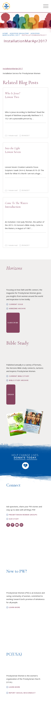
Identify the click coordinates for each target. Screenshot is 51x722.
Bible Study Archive (18, 380)
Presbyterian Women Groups (23, 515)
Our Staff (14, 519)
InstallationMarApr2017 (13, 68)
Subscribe (13, 323)
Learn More (14, 607)
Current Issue (16, 304)
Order (11, 394)
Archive (17, 308)
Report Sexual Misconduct (22, 693)
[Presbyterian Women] (6, 6)
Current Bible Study (19, 376)
